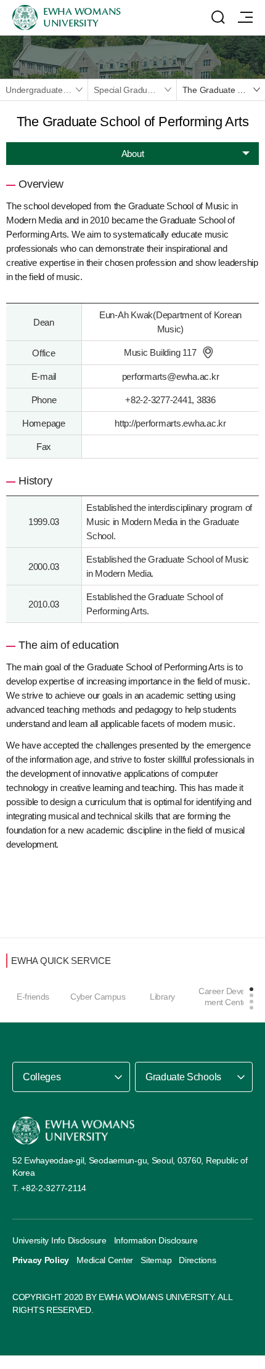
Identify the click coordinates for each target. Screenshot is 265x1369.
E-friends (33, 997)
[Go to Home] (73, 1130)
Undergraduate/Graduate (47, 90)
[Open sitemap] (245, 17)
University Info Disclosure (59, 1240)
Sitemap (156, 1260)
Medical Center (104, 1260)
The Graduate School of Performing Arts (223, 90)
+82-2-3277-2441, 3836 (170, 400)
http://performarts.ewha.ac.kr (170, 423)
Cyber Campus (97, 997)
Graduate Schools (183, 1077)
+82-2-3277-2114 (53, 1188)
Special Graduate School (135, 90)
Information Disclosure (156, 1240)
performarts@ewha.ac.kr (170, 376)
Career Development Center (227, 996)
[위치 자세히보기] (208, 353)
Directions (197, 1260)
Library (162, 997)
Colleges (41, 1077)
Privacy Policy (40, 1260)
